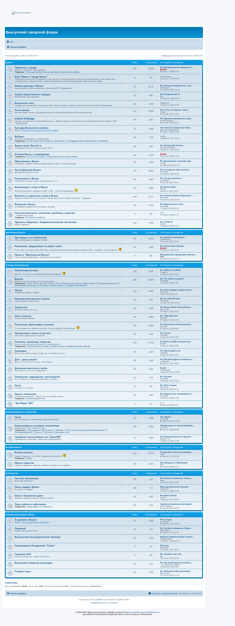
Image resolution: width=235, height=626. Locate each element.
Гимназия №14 (23, 554)
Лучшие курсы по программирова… (177, 425)
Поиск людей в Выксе (27, 487)
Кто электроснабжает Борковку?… (176, 195)
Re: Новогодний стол (170, 351)
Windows (59, 430)
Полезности (12, 473)
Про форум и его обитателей (31, 237)
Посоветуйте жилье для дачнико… (176, 452)
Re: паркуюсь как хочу (170, 554)
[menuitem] (10, 42)
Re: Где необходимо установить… (176, 563)
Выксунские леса (24, 103)
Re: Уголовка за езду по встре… (175, 170)
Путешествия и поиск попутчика (33, 333)
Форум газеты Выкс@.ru (28, 145)
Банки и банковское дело (29, 495)
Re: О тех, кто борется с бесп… (174, 110)
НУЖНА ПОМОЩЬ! (25, 118)
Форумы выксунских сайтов (20, 515)
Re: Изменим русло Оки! (171, 204)
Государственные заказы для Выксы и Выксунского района (53, 72)
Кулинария (21, 351)
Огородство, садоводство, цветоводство (37, 377)
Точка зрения (22, 110)
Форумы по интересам (17, 265)
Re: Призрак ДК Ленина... (172, 145)
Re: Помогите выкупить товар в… (176, 478)
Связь (18, 417)
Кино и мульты (23, 316)
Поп (57, 283)
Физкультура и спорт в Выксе (31, 187)
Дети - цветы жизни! (26, 359)
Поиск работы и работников (30, 504)
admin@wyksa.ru (152, 612)
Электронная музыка (107, 283)
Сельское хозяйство (36, 217)
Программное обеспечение (41, 430)
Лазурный (20, 528)
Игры (29, 458)
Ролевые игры (23, 571)
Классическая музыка (71, 283)
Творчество (21, 307)
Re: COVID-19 (166, 222)
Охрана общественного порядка (32, 94)
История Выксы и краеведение (32, 154)
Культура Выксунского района (31, 128)
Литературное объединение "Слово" (35, 545)
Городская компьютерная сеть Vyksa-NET (38, 437)
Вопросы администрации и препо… (177, 537)
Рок (30, 283)
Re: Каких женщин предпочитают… (176, 290)
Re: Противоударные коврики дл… (177, 359)
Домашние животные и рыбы (31, 368)
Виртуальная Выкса (15, 233)
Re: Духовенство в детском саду (175, 161)
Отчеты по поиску (37, 157)
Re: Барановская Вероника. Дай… (176, 118)
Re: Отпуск (165, 333)
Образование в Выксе (27, 161)
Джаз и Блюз (89, 283)
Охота (18, 385)
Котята (163, 368)
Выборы (19, 136)
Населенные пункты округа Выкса (63, 157)
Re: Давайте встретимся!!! (172, 237)
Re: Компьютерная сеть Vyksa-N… (176, 437)
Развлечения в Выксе (27, 178)
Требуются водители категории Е (176, 504)
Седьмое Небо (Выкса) (77, 285)
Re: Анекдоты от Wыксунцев (173, 463)
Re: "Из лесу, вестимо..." (171, 178)
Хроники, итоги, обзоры (39, 346)
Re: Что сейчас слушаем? (172, 279)
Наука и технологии (25, 394)
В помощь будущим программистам (89, 430)
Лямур (18, 290)
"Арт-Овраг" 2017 (24, 403)
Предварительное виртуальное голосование (88, 141)
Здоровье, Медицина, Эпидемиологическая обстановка (46, 222)
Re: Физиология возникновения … (176, 324)
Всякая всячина (24, 452)
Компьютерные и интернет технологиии (37, 425)
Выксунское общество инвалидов (33, 563)
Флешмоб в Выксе (25, 204)
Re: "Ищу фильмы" (169, 316)
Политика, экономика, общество (33, 342)
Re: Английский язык (170, 298)
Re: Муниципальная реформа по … (177, 67)
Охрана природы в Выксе (29, 86)
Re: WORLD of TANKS (170, 270)
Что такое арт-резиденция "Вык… (176, 128)
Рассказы (164, 545)
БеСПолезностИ (13, 447)
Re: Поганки (166, 377)
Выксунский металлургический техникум (37, 537)
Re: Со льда (166, 520)
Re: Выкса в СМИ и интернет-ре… (176, 342)
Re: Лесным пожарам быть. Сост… (176, 86)
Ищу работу (34, 507)
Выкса (9, 63)
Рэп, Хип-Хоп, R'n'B (43, 283)
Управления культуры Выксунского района (39, 130)
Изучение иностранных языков (32, 298)
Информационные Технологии (21, 412)
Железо (38, 432)
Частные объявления (27, 478)
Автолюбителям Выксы (28, 170)
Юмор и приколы (24, 463)
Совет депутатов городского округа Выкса (47, 141)
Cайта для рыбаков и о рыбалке (35, 522)
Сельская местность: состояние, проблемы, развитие (45, 213)
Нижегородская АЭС (36, 398)
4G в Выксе (165, 417)
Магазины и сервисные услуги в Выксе (36, 195)
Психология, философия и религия (34, 324)
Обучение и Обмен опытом (51, 285)
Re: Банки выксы (168, 495)
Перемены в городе (25, 67)
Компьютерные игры (26, 270)
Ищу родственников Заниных (174, 487)
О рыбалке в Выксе (25, 520)
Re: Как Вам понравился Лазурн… (176, 528)
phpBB (98, 600)
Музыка (19, 279)
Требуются (47, 507)
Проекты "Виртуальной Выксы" (32, 255)
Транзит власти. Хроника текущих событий (71, 346)
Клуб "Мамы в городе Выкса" (31, 76)
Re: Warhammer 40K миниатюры (175, 571)
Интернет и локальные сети (57, 432)
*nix (68, 430)
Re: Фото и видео (168, 385)
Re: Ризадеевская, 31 (170, 94)
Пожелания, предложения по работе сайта (38, 246)
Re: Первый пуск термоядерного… (176, 394)
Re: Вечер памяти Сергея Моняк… (176, 307)
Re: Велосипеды (168, 187)
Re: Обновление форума (172, 246)
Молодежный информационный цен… (178, 255)
